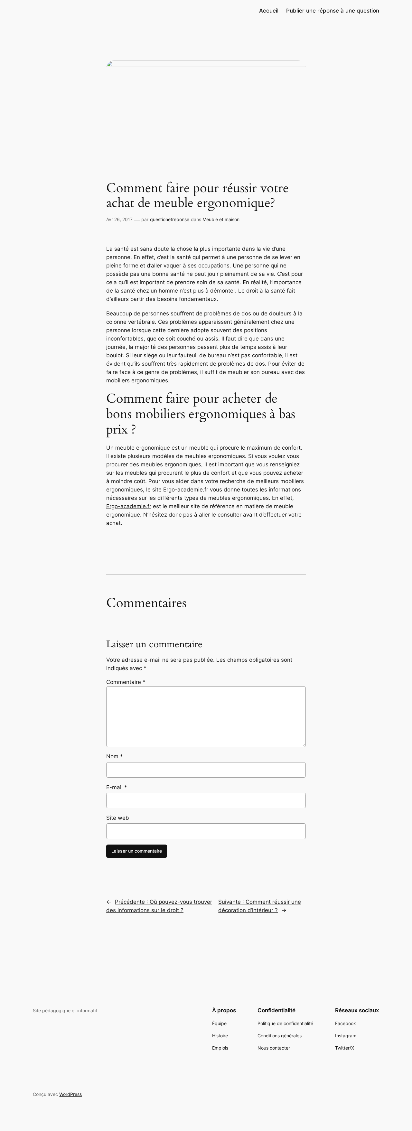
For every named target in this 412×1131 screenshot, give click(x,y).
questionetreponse (169, 219)
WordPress (70, 1094)
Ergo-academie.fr (128, 506)
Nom (114, 756)
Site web (117, 818)
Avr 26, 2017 (119, 219)
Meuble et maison (220, 219)
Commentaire (125, 682)
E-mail (116, 787)
